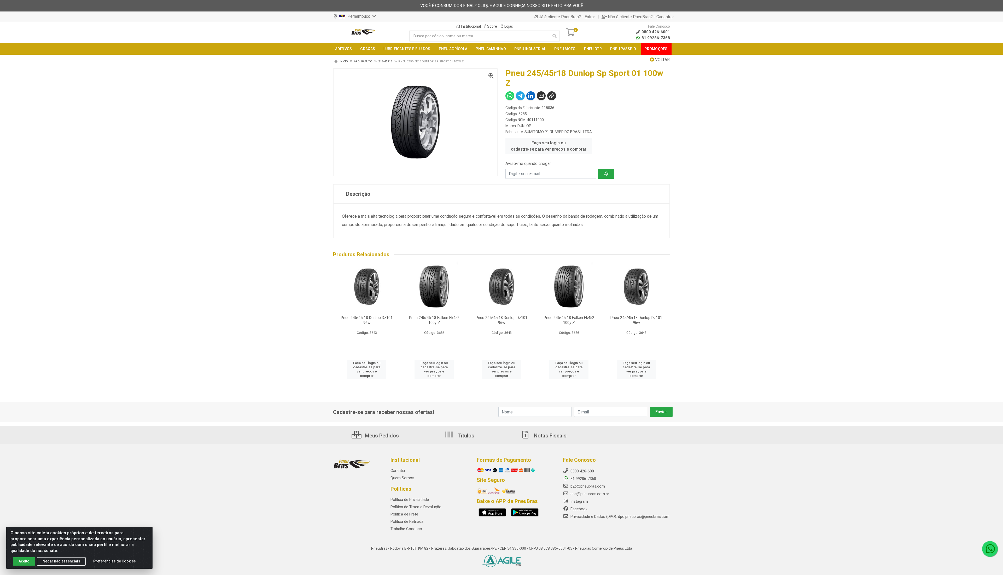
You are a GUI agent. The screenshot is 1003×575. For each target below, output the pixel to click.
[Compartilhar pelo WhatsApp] (509, 95)
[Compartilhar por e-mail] (541, 95)
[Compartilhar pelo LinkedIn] (530, 95)
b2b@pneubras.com (587, 486)
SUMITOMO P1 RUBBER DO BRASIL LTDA (558, 132)
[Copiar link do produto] (551, 95)
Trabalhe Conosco (406, 528)
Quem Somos (402, 478)
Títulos (465, 435)
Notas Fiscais (550, 435)
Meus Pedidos (381, 435)
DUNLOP (524, 126)
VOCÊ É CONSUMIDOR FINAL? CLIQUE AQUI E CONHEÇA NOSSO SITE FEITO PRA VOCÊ (501, 5)
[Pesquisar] (554, 36)
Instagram (578, 501)
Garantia (397, 470)
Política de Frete (404, 514)
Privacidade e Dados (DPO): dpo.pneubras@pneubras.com (619, 516)
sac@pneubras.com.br (589, 493)
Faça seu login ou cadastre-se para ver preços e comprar (548, 146)
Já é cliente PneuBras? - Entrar (567, 17)
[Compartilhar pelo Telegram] (520, 95)
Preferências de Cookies (114, 561)
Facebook (578, 509)
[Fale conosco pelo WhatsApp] (990, 549)
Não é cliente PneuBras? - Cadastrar (641, 17)
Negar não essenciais (61, 561)
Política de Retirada (406, 521)
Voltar (662, 59)
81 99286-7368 (655, 37)
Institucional (470, 26)
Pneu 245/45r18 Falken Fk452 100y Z (434, 320)
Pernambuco (358, 16)
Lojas (508, 26)
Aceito (24, 561)
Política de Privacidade (409, 499)
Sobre (491, 26)
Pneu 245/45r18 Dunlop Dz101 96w (367, 320)
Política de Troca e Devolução (415, 507)
